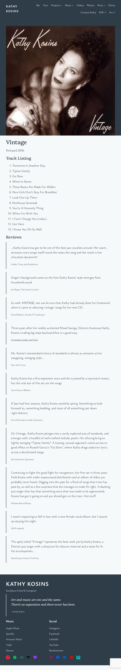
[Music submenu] (72, 5)
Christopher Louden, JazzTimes (24, 339)
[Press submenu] (104, 5)
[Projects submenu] (61, 5)
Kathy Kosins (27, 583)
